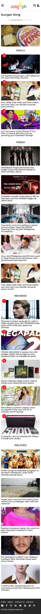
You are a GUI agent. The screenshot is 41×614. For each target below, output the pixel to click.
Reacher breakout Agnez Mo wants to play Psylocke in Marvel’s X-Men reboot (20, 530)
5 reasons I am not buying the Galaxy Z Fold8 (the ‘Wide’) (19, 437)
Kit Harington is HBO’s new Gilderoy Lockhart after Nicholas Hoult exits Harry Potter (19, 559)
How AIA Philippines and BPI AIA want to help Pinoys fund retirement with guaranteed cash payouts (20, 258)
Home (3, 602)
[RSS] (34, 605)
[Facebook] (6, 605)
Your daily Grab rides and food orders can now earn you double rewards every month (20, 104)
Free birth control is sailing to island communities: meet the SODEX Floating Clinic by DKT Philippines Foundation (19, 228)
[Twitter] (20, 605)
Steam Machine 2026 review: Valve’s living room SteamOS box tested (19, 382)
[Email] (2, 605)
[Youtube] (25, 605)
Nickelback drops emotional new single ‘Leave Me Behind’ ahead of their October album (18, 169)
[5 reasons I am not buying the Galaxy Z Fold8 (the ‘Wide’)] (20, 424)
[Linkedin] (16, 605)
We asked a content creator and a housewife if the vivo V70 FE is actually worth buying (18, 409)
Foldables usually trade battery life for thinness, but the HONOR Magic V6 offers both (20, 198)
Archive (29, 602)
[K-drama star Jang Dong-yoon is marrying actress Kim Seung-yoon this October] (20, 574)
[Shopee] (30, 605)
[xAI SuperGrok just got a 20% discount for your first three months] (20, 64)
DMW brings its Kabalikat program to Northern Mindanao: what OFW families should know (20, 472)
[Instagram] (11, 605)
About (10, 602)
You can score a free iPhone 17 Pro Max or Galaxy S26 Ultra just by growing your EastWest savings (18, 133)
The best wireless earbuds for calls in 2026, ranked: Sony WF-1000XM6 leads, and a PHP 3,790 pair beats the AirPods (20, 324)
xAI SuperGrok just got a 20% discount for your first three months (20, 77)
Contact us (19, 602)
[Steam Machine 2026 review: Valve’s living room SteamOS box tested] (20, 369)
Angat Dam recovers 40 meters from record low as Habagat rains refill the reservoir (19, 501)
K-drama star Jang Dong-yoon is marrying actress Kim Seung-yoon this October (20, 588)
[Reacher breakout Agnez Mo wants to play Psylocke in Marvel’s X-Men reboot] (20, 516)
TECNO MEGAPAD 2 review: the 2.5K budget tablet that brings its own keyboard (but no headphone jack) (19, 354)
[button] (2, 5)
